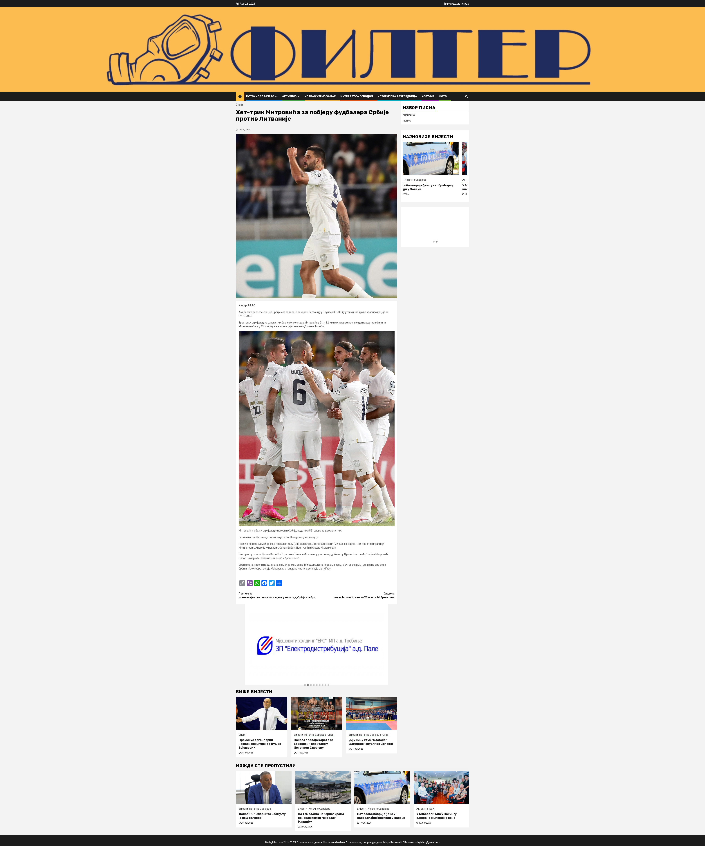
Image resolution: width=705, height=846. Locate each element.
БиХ (418, 179)
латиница (463, 3)
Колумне (428, 96)
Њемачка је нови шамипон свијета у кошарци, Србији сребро (277, 595)
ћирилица (450, 3)
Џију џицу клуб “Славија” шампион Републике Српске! (371, 742)
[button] (304, 685)
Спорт (239, 104)
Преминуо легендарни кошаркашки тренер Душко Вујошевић (260, 743)
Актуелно (289, 96)
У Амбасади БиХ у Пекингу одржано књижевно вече (436, 816)
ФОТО (443, 96)
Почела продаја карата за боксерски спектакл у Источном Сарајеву (314, 743)
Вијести (298, 734)
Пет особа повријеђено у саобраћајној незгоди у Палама (381, 816)
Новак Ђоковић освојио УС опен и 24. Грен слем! (364, 595)
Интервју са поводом (356, 96)
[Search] (466, 96)
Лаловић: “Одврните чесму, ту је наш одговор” (262, 816)
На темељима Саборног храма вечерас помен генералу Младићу (321, 817)
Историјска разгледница (397, 96)
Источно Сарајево (260, 96)
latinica (407, 120)
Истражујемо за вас (320, 96)
